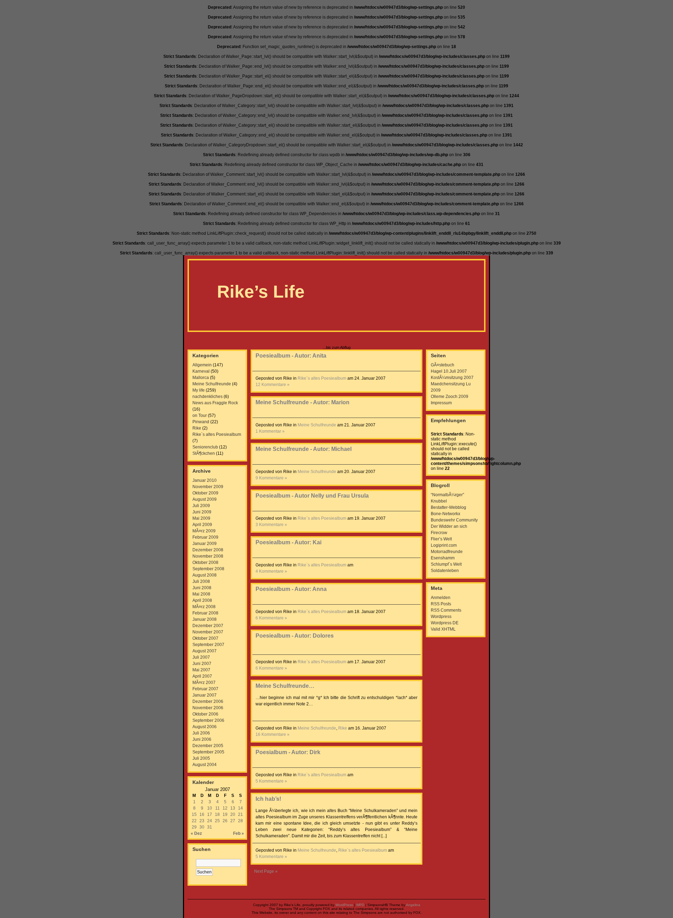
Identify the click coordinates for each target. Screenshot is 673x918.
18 (217, 814)
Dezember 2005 (207, 745)
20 (232, 814)
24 (209, 820)
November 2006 (207, 707)
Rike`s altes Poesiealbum (216, 434)
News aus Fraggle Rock (215, 402)
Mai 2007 (201, 669)
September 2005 (208, 752)
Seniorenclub (205, 447)
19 (225, 814)
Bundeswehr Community (454, 520)
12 (225, 808)
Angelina (413, 905)
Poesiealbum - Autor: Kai (288, 542)
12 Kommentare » (273, 384)
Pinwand (200, 421)
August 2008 (204, 575)
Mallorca (200, 377)
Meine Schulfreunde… (285, 686)
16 (201, 814)
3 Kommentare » (271, 524)
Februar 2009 (205, 537)
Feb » (238, 833)
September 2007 (208, 644)
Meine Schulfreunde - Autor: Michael (304, 449)
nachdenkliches (207, 396)
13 (232, 808)
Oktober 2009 (205, 493)
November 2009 (207, 486)
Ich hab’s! (268, 799)
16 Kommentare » (273, 734)
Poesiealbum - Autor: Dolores (295, 636)
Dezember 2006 (207, 701)
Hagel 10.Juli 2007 (449, 371)
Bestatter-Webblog (448, 507)
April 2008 (202, 600)
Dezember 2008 (207, 549)
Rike (196, 428)
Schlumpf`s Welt (446, 564)
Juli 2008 (201, 581)
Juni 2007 (201, 663)
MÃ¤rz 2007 (204, 682)
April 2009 (202, 524)
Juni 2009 (201, 512)
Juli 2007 (201, 657)
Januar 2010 (204, 480)
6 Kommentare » (271, 618)
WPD (360, 905)
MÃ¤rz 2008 (204, 606)
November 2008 (207, 556)
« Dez (196, 833)
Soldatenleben (445, 570)
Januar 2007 (204, 695)
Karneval (201, 371)
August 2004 (204, 764)
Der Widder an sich (449, 526)
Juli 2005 (201, 758)
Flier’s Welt (441, 539)
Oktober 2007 (205, 638)
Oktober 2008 (205, 562)
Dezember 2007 (207, 625)
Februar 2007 (205, 688)
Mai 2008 (201, 594)
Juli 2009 (201, 505)
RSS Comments (446, 610)
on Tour (199, 415)
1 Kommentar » (270, 431)
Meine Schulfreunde (211, 383)
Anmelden (440, 597)
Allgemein (202, 364)
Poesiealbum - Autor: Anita (291, 356)
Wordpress (441, 616)
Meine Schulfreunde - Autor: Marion (302, 402)
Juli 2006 (201, 733)
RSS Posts (441, 603)
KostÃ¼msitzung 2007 (452, 377)
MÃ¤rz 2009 (204, 530)
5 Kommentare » (271, 781)
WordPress (344, 905)
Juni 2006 (201, 739)
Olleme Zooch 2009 (449, 396)
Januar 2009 (204, 543)
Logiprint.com (444, 545)
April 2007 (202, 676)
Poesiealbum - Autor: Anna (291, 589)
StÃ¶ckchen (203, 453)
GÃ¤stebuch (442, 364)
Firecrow (439, 532)
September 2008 (208, 568)
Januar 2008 (204, 619)
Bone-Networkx (445, 513)
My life (198, 390)
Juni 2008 (201, 587)
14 (240, 808)
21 (240, 814)
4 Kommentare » (271, 571)
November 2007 (207, 632)
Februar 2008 (205, 613)
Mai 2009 (201, 518)
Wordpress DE (444, 622)
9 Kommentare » (271, 477)
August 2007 (204, 650)
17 (209, 814)
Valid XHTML (443, 629)
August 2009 (204, 499)
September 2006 (208, 720)
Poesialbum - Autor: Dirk (288, 752)
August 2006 (204, 726)
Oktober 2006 (205, 714)
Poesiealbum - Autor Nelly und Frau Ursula (312, 496)
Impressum (441, 402)
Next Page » (266, 871)
